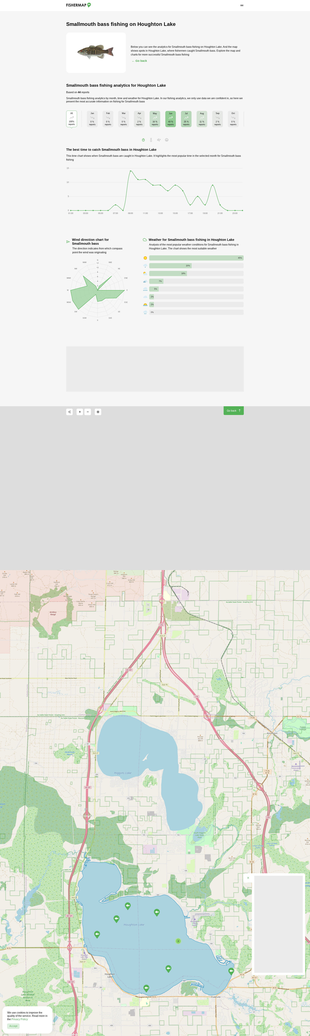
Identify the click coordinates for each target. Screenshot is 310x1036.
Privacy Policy (19, 1019)
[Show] (97, 935)
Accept (13, 1026)
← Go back (139, 60)
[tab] (143, 140)
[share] (69, 412)
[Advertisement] (155, 369)
